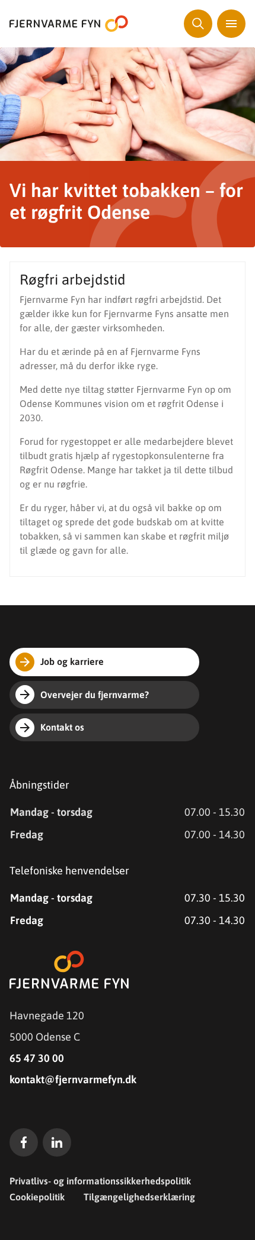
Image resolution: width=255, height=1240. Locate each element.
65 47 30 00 (36, 1058)
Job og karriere (72, 661)
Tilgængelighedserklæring (139, 1196)
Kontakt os (62, 727)
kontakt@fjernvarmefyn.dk (72, 1079)
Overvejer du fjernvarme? (94, 694)
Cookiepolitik (37, 1196)
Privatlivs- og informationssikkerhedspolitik (100, 1181)
